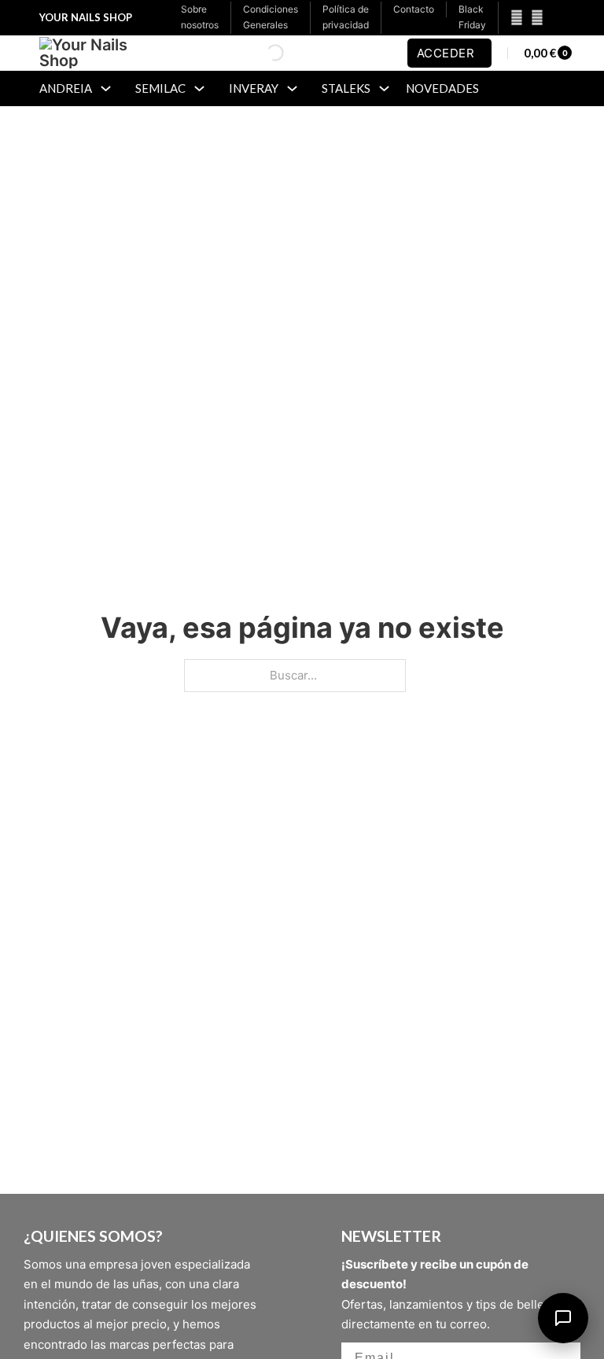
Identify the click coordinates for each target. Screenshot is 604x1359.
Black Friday (472, 17)
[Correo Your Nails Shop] (556, 18)
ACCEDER (446, 53)
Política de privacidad (345, 17)
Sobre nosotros (200, 17)
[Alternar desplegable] (106, 88)
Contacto (413, 9)
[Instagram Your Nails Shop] (537, 17)
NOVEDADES (442, 88)
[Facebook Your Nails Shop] (513, 17)
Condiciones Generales (270, 17)
